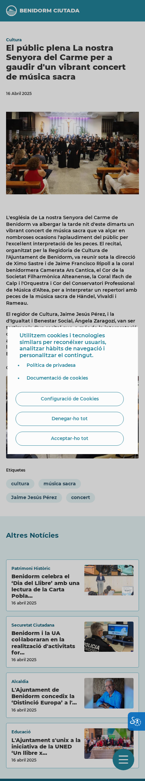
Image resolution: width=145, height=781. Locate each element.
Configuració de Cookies (70, 398)
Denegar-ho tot (70, 418)
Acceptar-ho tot (69, 438)
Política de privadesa (51, 365)
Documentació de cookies (57, 378)
